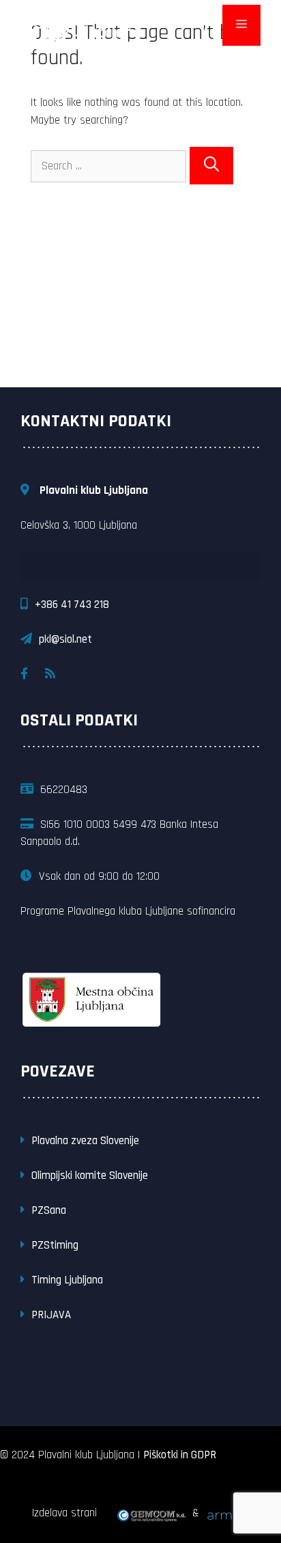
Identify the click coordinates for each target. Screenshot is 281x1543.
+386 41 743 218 (72, 604)
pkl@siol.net (65, 639)
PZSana (48, 1210)
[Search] (211, 165)
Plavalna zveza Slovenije (85, 1140)
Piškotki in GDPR (179, 1454)
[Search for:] (110, 165)
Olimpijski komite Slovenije (89, 1175)
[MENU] (241, 25)
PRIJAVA (51, 1314)
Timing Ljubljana (67, 1280)
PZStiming (54, 1245)
